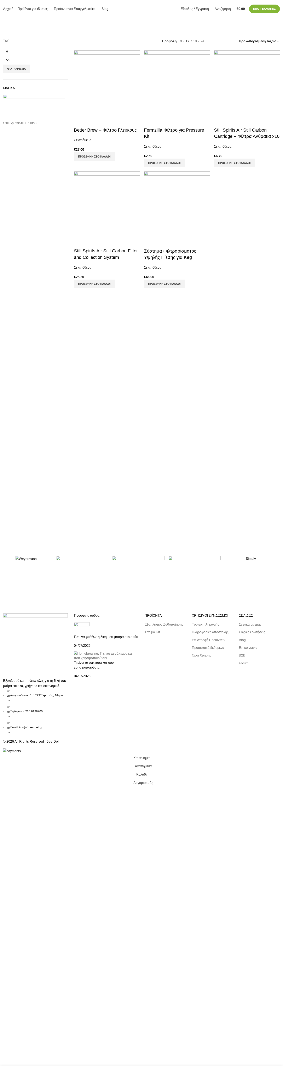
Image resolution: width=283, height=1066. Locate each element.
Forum (243, 663)
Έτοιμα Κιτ (152, 632)
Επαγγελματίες (264, 8)
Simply (251, 558)
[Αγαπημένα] (90, 122)
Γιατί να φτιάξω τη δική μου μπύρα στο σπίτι (106, 637)
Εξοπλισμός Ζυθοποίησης (164, 624)
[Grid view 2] (214, 41)
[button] (94, 156)
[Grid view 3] (222, 41)
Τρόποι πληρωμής (205, 624)
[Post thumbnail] (81, 628)
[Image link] (35, 645)
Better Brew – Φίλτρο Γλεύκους (105, 130)
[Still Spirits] (138, 567)
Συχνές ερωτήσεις (252, 632)
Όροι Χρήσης (201, 655)
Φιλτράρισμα (16, 68)
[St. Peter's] (195, 567)
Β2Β (242, 655)
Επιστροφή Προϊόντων (208, 640)
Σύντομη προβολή (79, 122)
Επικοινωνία (248, 647)
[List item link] (35, 712)
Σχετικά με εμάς (250, 624)
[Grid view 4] (229, 41)
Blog (242, 640)
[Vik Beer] (82, 567)
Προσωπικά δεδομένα (208, 647)
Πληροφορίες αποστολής (210, 632)
